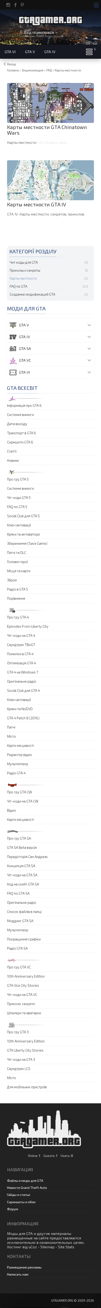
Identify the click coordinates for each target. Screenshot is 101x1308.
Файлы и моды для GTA (25, 1181)
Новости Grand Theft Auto (27, 1188)
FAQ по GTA (18, 286)
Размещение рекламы (24, 1267)
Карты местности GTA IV (36, 204)
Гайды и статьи (18, 1195)
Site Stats (66, 1247)
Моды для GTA (20, 1233)
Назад (11, 64)
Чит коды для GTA (24, 262)
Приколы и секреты (25, 270)
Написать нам (17, 1274)
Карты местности (23, 278)
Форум (12, 1209)
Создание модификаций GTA (32, 294)
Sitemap (47, 1247)
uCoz (33, 1247)
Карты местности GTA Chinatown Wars (47, 130)
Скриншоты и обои (21, 1202)
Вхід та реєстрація (39, 32)
